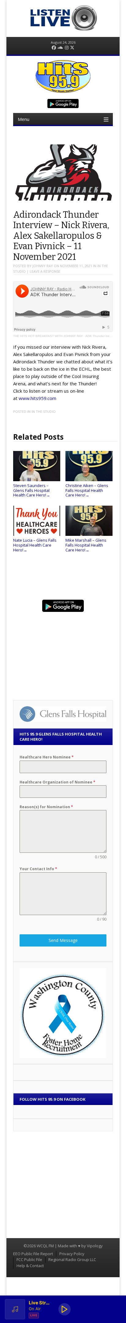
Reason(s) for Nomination (46, 806)
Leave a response (45, 271)
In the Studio (43, 411)
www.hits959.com (37, 398)
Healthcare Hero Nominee (47, 757)
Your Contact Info (38, 868)
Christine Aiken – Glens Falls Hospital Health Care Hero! (86, 490)
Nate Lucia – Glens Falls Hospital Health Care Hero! (35, 544)
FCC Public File (29, 1259)
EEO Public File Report (33, 1253)
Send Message (63, 940)
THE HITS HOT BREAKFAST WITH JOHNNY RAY (48, 336)
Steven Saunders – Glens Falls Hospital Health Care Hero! (31, 490)
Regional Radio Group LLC (72, 1259)
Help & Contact (30, 1265)
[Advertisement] (63, 653)
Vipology (95, 1245)
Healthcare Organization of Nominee (57, 782)
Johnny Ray (42, 266)
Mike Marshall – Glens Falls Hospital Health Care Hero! (85, 544)
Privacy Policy (71, 1253)
